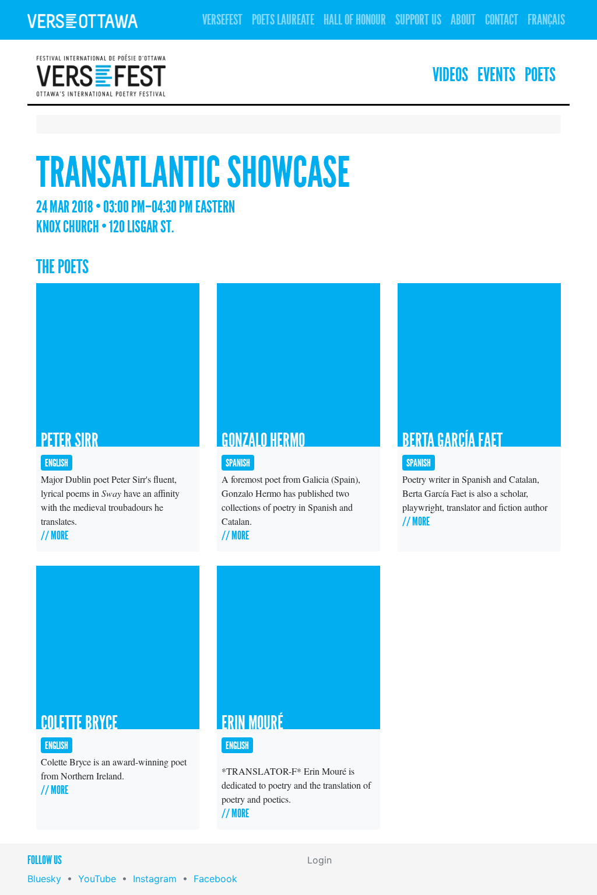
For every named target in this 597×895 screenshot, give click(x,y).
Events (496, 75)
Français (546, 20)
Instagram (155, 878)
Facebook (215, 878)
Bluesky (44, 878)
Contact (501, 20)
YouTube (97, 878)
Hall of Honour (355, 20)
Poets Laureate (283, 20)
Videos (450, 75)
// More (54, 535)
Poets (540, 75)
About (463, 20)
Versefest (222, 20)
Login (319, 860)
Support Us (418, 20)
